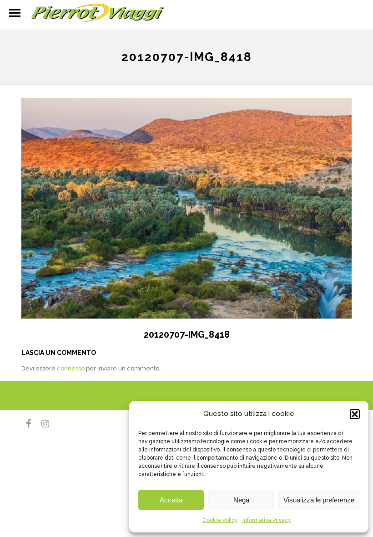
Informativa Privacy (266, 520)
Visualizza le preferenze (318, 500)
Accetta (171, 500)
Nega (241, 500)
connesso (71, 368)
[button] (354, 414)
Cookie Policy (220, 520)
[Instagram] (41, 424)
